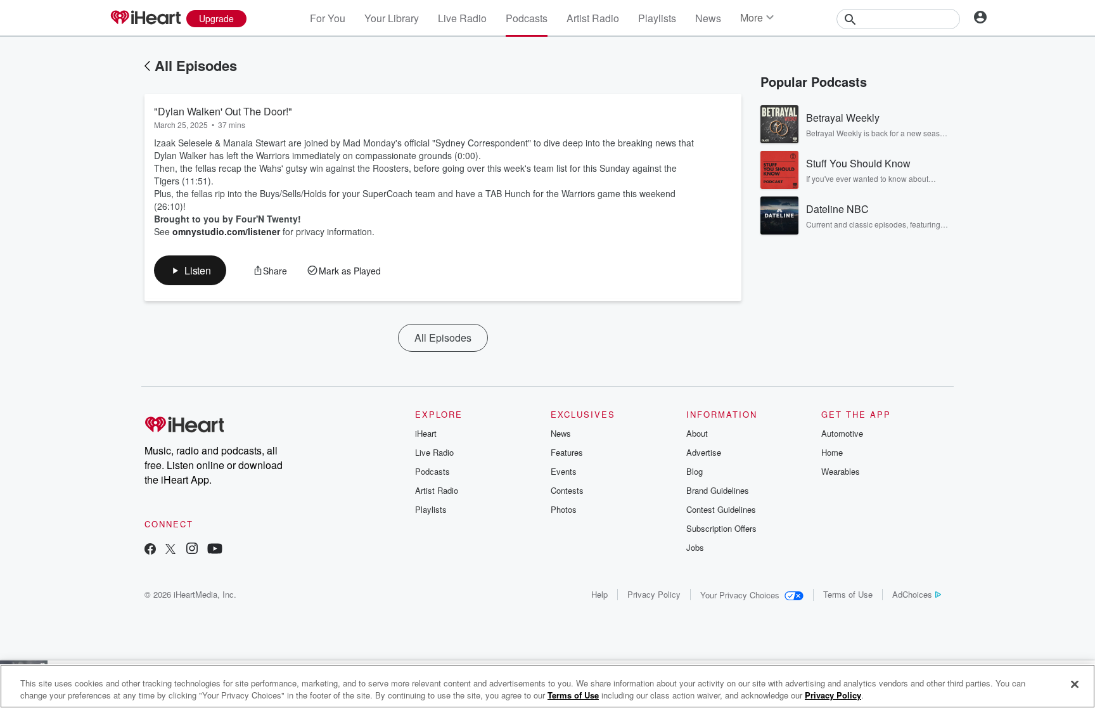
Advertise (703, 452)
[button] (190, 270)
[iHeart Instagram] (192, 550)
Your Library (391, 18)
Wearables (840, 471)
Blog (694, 471)
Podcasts (527, 18)
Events (564, 471)
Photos (564, 509)
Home (832, 452)
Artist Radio (593, 18)
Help (599, 594)
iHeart (426, 433)
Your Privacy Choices (739, 595)
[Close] (1075, 684)
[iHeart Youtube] (214, 550)
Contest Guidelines (721, 509)
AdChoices (912, 594)
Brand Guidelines (717, 490)
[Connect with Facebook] (150, 550)
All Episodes (196, 65)
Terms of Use (848, 594)
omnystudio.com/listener (226, 231)
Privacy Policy (654, 594)
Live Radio (462, 18)
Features (567, 452)
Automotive (842, 433)
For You (327, 18)
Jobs (695, 547)
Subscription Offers (721, 528)
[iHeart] (145, 18)
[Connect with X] (170, 550)
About (697, 433)
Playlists (657, 18)
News (708, 18)
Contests (567, 490)
